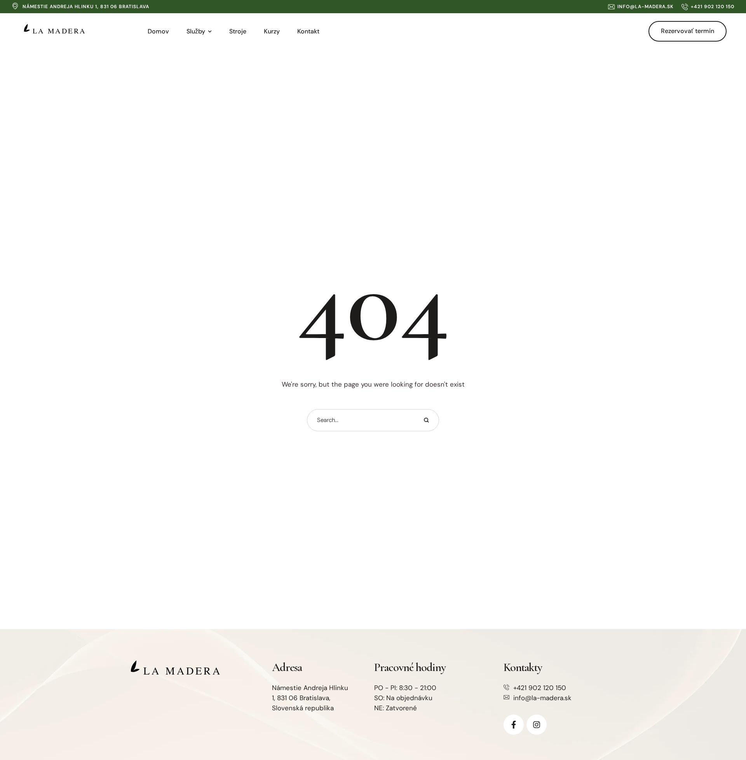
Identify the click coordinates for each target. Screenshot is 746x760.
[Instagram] (536, 725)
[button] (641, 6)
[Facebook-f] (514, 725)
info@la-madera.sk (542, 698)
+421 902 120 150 (539, 687)
